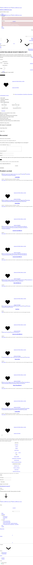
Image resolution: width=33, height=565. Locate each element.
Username (1, 477)
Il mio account (16, 450)
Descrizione (3, 110)
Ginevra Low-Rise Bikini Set (17, 334)
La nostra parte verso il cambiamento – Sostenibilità (11, 25)
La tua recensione (3, 151)
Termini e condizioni (16, 467)
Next (0, 47)
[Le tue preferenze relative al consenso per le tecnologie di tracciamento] (1, 563)
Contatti (3, 526)
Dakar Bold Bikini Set (17, 282)
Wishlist (16, 448)
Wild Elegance (5, 516)
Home (0, 43)
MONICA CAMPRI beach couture (6, 9)
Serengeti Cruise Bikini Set (17, 230)
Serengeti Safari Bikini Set (17, 256)
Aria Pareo (17, 309)
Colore (1, 62)
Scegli (2, 312)
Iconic (4, 518)
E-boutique (16, 444)
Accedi (1, 555)
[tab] (17, 110)
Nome (1, 153)
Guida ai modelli (16, 456)
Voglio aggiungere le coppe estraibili (7, 72)
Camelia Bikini (17, 411)
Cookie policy (16, 469)
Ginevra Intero (17, 359)
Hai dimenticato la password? (5, 486)
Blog (2, 26)
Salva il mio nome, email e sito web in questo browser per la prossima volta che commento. (16, 157)
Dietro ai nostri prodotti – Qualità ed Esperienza (10, 24)
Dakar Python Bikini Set (17, 385)
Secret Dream (5, 517)
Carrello (16, 446)
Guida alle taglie (16, 460)
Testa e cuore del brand (6, 22)
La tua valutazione (3, 144)
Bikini (14, 43)
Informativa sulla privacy (16, 471)
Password (1, 479)
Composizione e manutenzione (16, 458)
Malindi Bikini (17, 203)
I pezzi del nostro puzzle (7, 23)
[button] (6, 63)
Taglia (1, 68)
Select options (4, 180)
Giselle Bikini (17, 177)
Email (1, 155)
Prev (0, 46)
